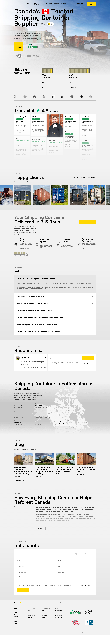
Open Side (44, 87)
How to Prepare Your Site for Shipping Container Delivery (44, 470)
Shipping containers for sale (19, 611)
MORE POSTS (19, 480)
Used (43, 80)
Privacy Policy (63, 365)
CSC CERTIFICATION (18, 619)
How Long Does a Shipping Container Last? (86, 469)
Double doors (45, 84)
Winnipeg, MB (58, 619)
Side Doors (71, 87)
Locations (56, 3)
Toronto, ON (58, 622)
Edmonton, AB (58, 615)
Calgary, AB (58, 613)
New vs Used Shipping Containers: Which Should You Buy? (23, 470)
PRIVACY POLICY (17, 625)
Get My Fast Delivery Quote (87, 222)
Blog (50, 3)
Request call (88, 358)
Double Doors (31, 615)
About (27, 3)
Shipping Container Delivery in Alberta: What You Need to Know (65, 470)
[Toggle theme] (50, 24)
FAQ (46, 3)
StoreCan (17, 4)
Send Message (23, 590)
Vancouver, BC (58, 610)
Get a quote (91, 4)
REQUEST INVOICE (18, 623)
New (43, 82)
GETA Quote (19, 46)
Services (63, 3)
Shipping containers (35, 4)
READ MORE (17, 476)
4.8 (45, 110)
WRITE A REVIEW (90, 111)
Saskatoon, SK (58, 617)
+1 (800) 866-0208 (80, 4)
